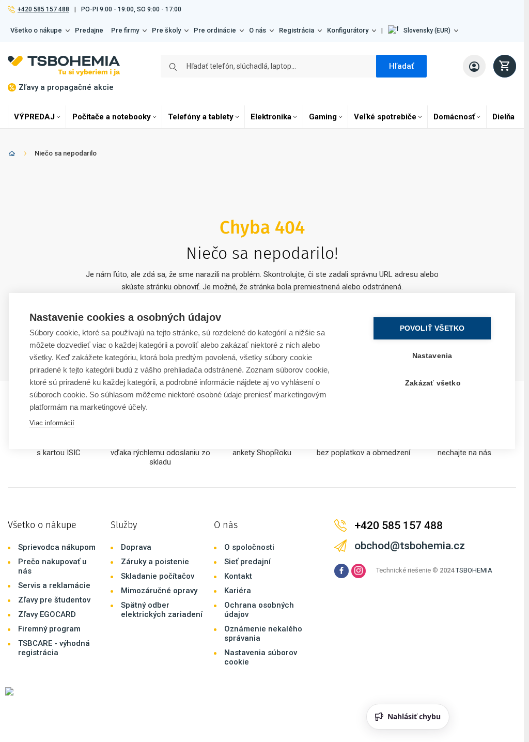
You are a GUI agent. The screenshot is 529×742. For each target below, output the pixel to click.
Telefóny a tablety (201, 116)
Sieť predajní (247, 561)
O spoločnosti (249, 547)
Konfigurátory (347, 30)
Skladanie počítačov (157, 576)
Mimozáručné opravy (159, 590)
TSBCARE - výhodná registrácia (54, 648)
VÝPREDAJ (34, 116)
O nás (257, 30)
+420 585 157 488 (43, 9)
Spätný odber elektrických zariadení (162, 609)
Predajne (89, 30)
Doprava (136, 547)
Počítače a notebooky (111, 116)
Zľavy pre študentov (54, 600)
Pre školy (166, 30)
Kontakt (238, 576)
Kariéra (237, 590)
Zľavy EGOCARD (47, 614)
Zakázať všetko (433, 383)
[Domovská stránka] (12, 155)
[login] (474, 66)
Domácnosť (454, 116)
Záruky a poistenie (155, 561)
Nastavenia (432, 356)
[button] (423, 30)
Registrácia (296, 30)
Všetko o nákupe (36, 30)
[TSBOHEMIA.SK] (64, 66)
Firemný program (49, 628)
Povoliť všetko (432, 328)
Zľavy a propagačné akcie (66, 87)
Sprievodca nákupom (57, 547)
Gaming (323, 116)
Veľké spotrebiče (385, 116)
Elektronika (271, 116)
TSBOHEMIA (474, 570)
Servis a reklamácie (54, 585)
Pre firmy (125, 30)
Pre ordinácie (215, 30)
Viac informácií (51, 423)
